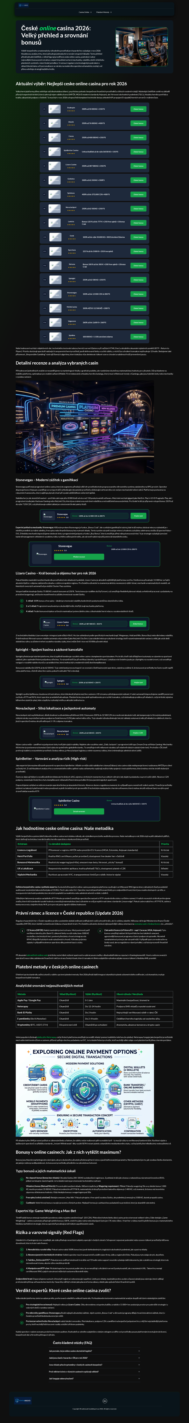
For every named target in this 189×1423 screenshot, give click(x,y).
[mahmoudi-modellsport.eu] (23, 5)
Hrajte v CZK (138, 733)
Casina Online (84, 12)
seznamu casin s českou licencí (147, 924)
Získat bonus (138, 109)
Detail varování (79, 811)
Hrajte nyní (138, 516)
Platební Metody (102, 12)
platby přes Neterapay (46, 1037)
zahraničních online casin (37, 955)
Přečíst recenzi (79, 557)
